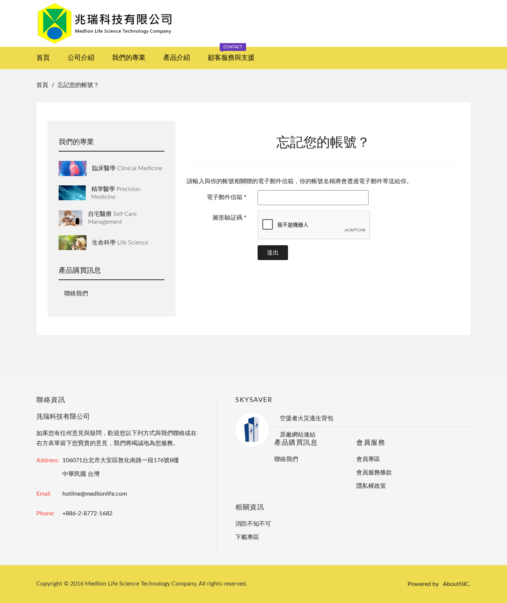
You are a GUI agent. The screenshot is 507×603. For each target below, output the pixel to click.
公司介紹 (81, 58)
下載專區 (247, 537)
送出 (273, 253)
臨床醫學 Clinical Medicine (127, 168)
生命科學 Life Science (120, 243)
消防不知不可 (253, 524)
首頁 (43, 58)
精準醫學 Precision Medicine (115, 193)
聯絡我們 (76, 293)
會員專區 (368, 459)
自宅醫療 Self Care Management (112, 218)
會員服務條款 (374, 473)
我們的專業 (128, 58)
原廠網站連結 (297, 435)
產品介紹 (176, 58)
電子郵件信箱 (226, 197)
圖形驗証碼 (229, 218)
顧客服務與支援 (231, 54)
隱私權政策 (371, 486)
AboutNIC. (457, 584)
